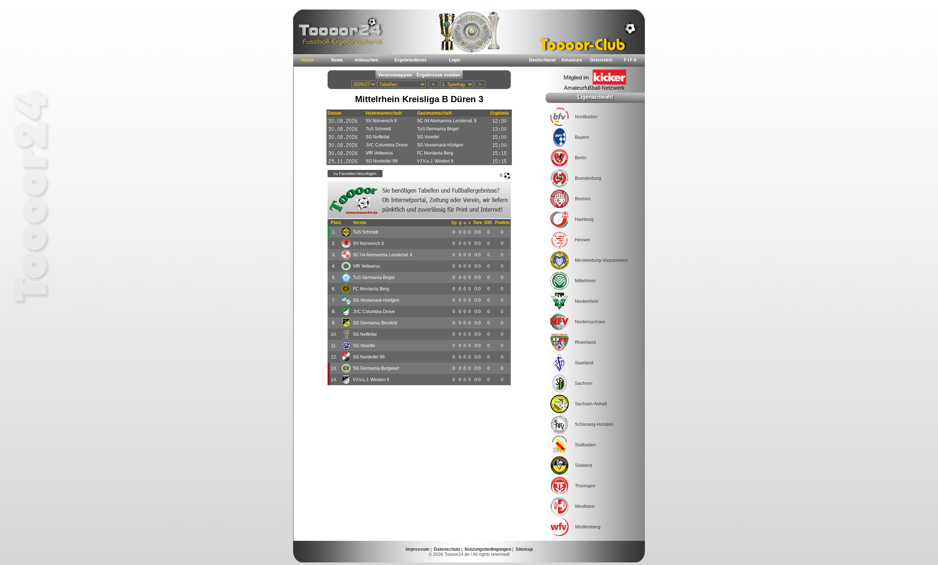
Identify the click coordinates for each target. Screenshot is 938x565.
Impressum (417, 549)
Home (308, 60)
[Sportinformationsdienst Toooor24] (419, 200)
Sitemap (524, 549)
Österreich (601, 60)
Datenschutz (447, 549)
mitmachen (366, 60)
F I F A (630, 60)
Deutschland (542, 60)
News (337, 60)
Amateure (571, 60)
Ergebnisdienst (410, 60)
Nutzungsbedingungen (488, 549)
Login (454, 60)
